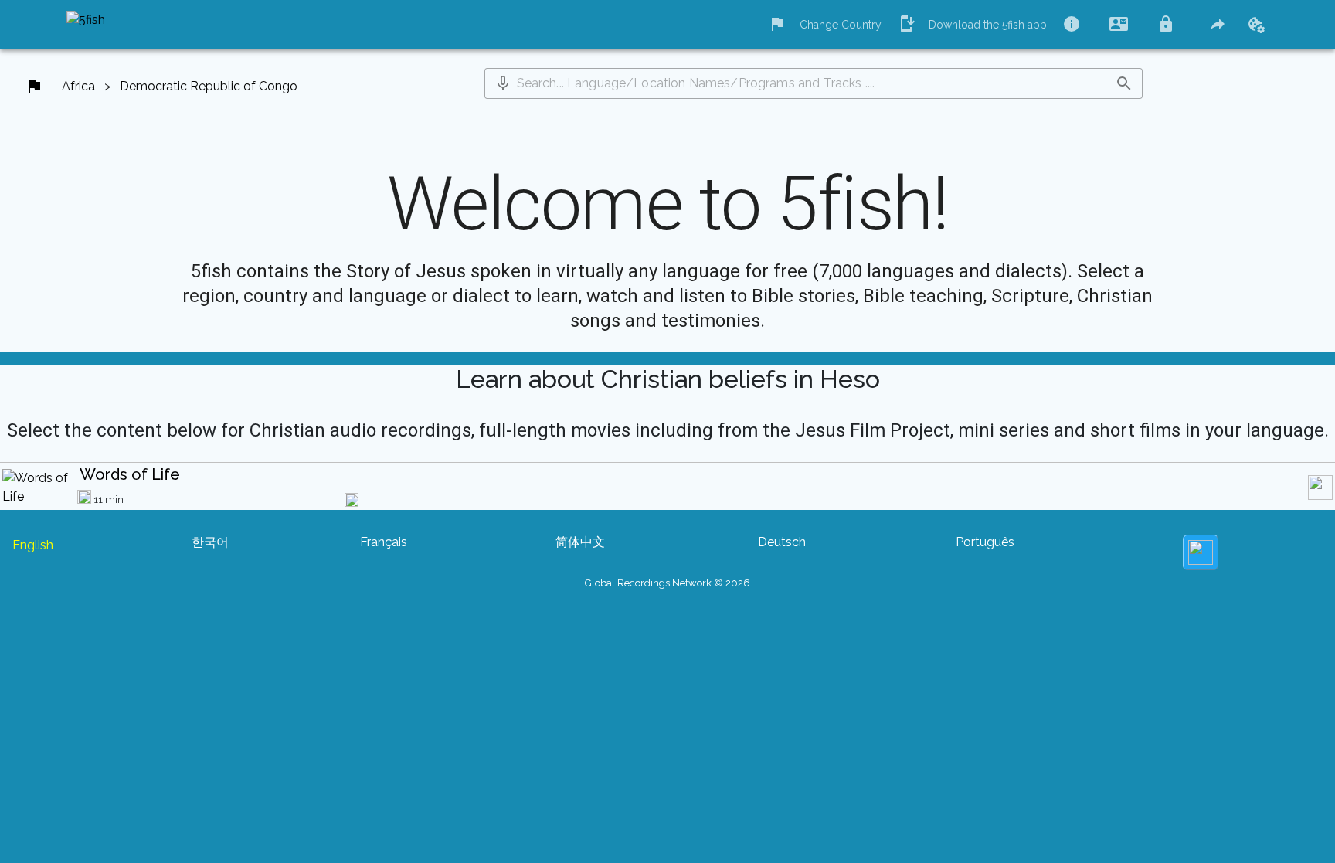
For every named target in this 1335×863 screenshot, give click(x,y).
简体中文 (580, 542)
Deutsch (782, 542)
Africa (78, 86)
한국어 (210, 542)
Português (985, 542)
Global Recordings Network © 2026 (667, 583)
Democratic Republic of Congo (208, 86)
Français (383, 542)
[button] (503, 83)
